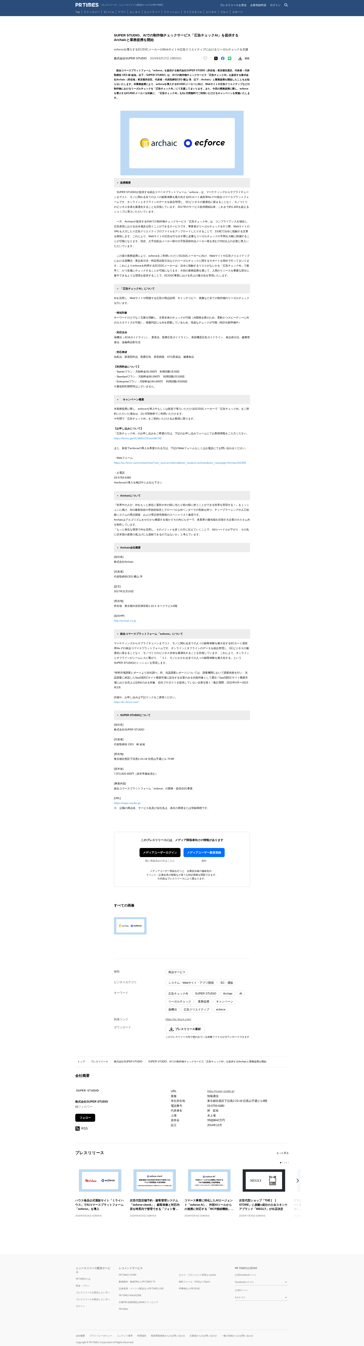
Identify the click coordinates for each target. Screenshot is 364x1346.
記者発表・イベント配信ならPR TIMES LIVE (141, 1288)
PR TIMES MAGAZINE (130, 1295)
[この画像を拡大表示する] (130, 926)
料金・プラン (82, 1285)
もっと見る (282, 1152)
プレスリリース (99, 1061)
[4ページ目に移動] (286, 1162)
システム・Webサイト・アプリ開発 (191, 982)
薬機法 (172, 1009)
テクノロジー (92, 12)
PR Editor (123, 1309)
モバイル (109, 12)
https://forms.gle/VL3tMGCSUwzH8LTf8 (137, 438)
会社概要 (80, 1335)
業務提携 (203, 1001)
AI (240, 993)
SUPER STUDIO (205, 993)
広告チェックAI (178, 993)
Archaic (228, 993)
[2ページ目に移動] (282, 1162)
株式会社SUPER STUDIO (128, 1061)
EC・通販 (227, 982)
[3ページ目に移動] (284, 1162)
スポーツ (237, 12)
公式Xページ (241, 1290)
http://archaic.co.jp (125, 620)
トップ (81, 1061)
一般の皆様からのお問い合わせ (237, 1335)
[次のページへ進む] (299, 1181)
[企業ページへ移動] (87, 1091)
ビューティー (152, 12)
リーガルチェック (179, 1001)
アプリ (122, 12)
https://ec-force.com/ (126, 702)
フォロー (85, 1117)
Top (77, 12)
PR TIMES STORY (127, 1274)
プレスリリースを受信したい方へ (93, 1292)
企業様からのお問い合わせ (203, 1335)
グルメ (224, 12)
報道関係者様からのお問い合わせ (168, 1335)
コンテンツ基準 (125, 1335)
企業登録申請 (258, 5)
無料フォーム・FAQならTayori (194, 1281)
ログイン (275, 5)
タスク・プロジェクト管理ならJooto (197, 1274)
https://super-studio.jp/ (127, 803)
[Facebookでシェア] (223, 58)
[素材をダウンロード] (240, 58)
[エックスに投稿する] (216, 58)
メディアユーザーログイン (160, 852)
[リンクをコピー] (247, 58)
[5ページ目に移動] (288, 1162)
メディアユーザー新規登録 (204, 852)
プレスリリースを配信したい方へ (93, 1299)
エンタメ (135, 12)
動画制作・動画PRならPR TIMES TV (137, 1281)
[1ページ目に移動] (280, 1162)
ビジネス (211, 12)
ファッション (172, 12)
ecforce (220, 1009)
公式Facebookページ (245, 1274)
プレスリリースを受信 (233, 5)
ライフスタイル (193, 12)
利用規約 (141, 1335)
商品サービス (176, 972)
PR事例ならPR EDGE (189, 1288)
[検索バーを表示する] (286, 5)
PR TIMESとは (83, 1278)
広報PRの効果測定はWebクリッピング (138, 1302)
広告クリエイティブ (196, 1009)
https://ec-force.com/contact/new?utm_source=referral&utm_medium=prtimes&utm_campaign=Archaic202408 (180, 462)
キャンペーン (224, 1001)
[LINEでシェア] (230, 58)
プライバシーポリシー (100, 1335)
